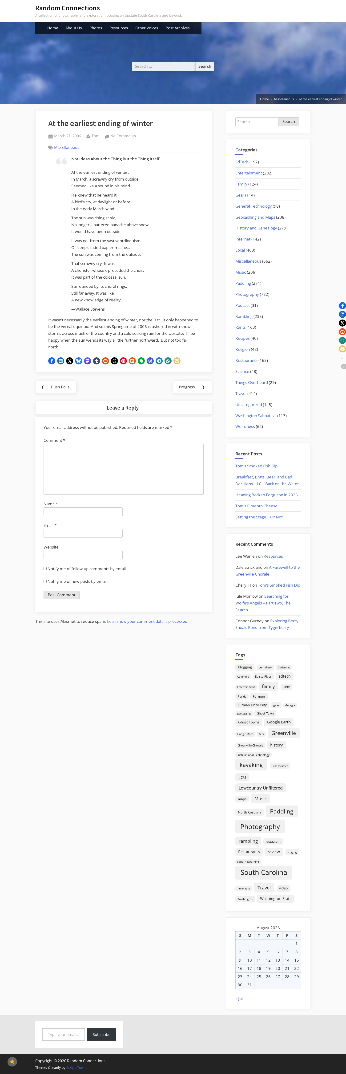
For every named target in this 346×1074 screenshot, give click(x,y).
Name (51, 503)
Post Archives (178, 28)
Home (52, 28)
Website (51, 547)
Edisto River (263, 676)
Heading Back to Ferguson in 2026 (266, 495)
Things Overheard (251, 382)
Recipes (242, 338)
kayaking (251, 765)
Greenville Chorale (250, 745)
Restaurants (246, 360)
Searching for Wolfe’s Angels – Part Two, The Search (263, 602)
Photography (247, 294)
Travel (240, 393)
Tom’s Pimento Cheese (256, 506)
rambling (248, 841)
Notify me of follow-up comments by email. (87, 568)
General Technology (253, 206)
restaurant (273, 841)
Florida (241, 696)
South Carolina (264, 872)
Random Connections (67, 8)
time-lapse (243, 888)
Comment (54, 440)
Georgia (290, 705)
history (276, 745)
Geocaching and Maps (255, 217)
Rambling (244, 316)
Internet (242, 239)
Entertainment (248, 173)
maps (242, 799)
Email (50, 525)
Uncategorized (248, 404)
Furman (259, 696)
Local (240, 250)
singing (292, 852)
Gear (239, 195)
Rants (240, 327)
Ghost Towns (248, 722)
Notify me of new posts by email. (78, 581)
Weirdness (245, 426)
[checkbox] (12, 1061)
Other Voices (146, 28)
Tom (96, 135)
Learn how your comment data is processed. (147, 621)
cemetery (265, 667)
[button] (51, 360)
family (268, 686)
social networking (248, 861)
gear (276, 705)
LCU (242, 777)
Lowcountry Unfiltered (261, 788)
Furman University (252, 705)
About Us (73, 28)
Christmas (284, 667)
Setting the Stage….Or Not (259, 517)
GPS (261, 734)
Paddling (243, 283)
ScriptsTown (76, 1067)
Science (242, 371)
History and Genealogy (256, 228)
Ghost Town (265, 713)
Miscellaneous (66, 147)
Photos (95, 28)
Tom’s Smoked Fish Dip (256, 466)
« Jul (239, 998)
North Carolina (249, 812)
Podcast (242, 305)
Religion (242, 349)
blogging (245, 667)
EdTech (242, 162)
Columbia (243, 676)
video (283, 888)
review (274, 851)
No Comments (123, 136)
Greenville (283, 733)
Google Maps (245, 734)
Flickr (286, 687)
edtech (284, 676)
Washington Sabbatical (255, 415)
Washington (245, 899)
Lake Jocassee (280, 766)
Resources (118, 28)
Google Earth (279, 722)
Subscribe (101, 1034)
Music (240, 272)
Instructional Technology (253, 755)
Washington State (276, 898)
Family (241, 184)
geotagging (244, 713)
